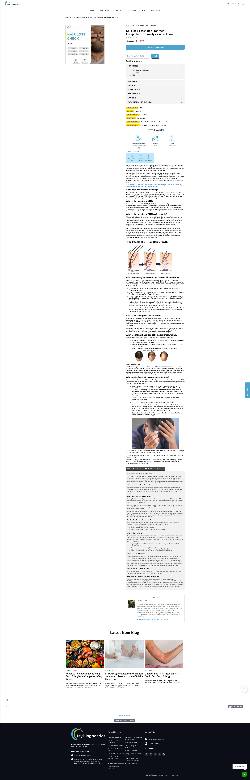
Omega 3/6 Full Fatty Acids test (133, 754)
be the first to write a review (124, 720)
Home (67, 17)
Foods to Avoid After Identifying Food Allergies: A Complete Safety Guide (84, 676)
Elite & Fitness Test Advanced (113, 767)
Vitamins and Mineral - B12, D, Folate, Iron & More (133, 759)
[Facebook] (146, 754)
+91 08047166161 (153, 743)
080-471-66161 (231, 3)
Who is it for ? (149, 469)
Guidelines (160, 469)
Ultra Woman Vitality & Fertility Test (115, 741)
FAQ (128, 469)
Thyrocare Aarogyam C (132, 742)
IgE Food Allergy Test (131, 750)
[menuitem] (92, 10)
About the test (137, 469)
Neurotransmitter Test (131, 763)
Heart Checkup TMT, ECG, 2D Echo (133, 746)
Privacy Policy (174, 775)
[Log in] (238, 3)
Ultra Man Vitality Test (114, 738)
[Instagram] (155, 754)
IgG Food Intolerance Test (115, 746)
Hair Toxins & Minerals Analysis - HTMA (115, 757)
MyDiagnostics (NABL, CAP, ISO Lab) (141, 25)
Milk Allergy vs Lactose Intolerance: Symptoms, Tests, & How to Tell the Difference (124, 676)
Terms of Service (151, 775)
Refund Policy (163, 775)
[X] (150, 754)
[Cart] (243, 3)
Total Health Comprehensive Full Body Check (133, 738)
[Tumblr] (159, 754)
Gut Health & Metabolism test (116, 749)
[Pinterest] (163, 754)
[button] (235, 706)
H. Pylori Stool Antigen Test (116, 763)
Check (155, 56)
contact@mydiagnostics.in (82, 755)
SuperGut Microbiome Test (116, 754)
